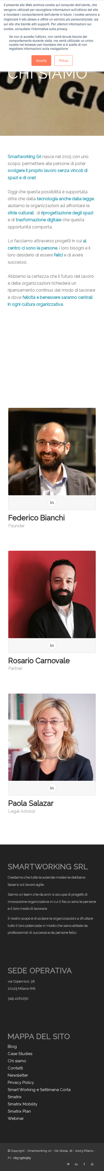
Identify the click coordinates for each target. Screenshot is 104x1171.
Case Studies (20, 1053)
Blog (12, 1046)
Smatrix (15, 1096)
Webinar (16, 1118)
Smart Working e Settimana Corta (39, 1089)
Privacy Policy (21, 1082)
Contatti (15, 1068)
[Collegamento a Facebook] (84, 1164)
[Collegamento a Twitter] (68, 1164)
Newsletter (18, 1075)
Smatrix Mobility (22, 1104)
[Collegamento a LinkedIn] (76, 1164)
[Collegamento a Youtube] (92, 1164)
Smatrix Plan (19, 1111)
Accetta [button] (41, 60)
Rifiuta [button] (63, 60)
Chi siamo (17, 1061)
